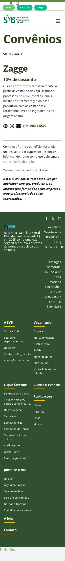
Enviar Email (8, 549)
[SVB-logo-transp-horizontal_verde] (16, 15)
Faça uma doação (15, 485)
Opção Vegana (13, 410)
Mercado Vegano (44, 337)
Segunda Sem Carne (16, 393)
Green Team (11, 451)
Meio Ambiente (43, 356)
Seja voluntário (13, 491)
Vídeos (38, 424)
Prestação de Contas (16, 360)
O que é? (39, 331)
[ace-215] (10, 227)
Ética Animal (41, 363)
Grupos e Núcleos (15, 504)
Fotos (37, 418)
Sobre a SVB (11, 331)
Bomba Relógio (13, 422)
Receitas (39, 411)
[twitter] (10, 3)
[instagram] (17, 3)
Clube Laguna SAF (15, 458)
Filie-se (8, 478)
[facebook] (4, 3)
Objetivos (10, 347)
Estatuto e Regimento (17, 354)
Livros (37, 405)
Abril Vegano (12, 445)
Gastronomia (42, 344)
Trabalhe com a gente (17, 510)
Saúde (37, 350)
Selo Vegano (11, 416)
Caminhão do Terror (16, 429)
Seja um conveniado (16, 497)
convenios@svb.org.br (18, 162)
